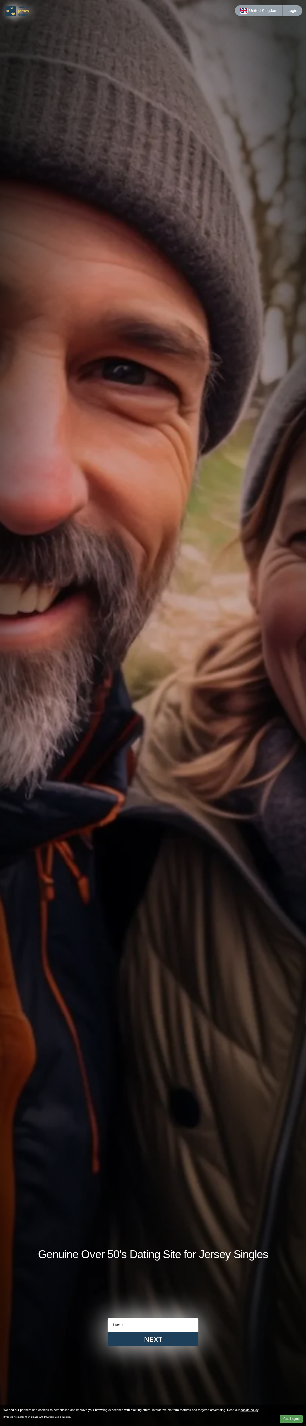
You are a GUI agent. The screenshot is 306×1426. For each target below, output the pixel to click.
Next (153, 1339)
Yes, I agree (291, 1419)
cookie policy (249, 1410)
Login (292, 10)
